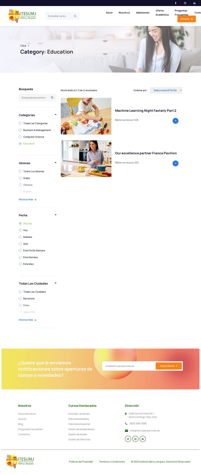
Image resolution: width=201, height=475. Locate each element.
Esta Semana (30, 257)
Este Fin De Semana (34, 250)
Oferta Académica (162, 13)
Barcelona (28, 298)
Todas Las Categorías (35, 123)
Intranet (185, 18)
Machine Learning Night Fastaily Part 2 (145, 110)
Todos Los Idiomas (33, 171)
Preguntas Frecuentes (181, 13)
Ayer (25, 243)
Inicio (109, 12)
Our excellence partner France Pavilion (146, 153)
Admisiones (142, 12)
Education (29, 143)
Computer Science (33, 136)
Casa (23, 45)
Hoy (25, 230)
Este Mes (28, 264)
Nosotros (124, 12)
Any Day (27, 223)
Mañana (27, 237)
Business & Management (37, 130)
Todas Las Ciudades (34, 291)
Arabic (26, 178)
